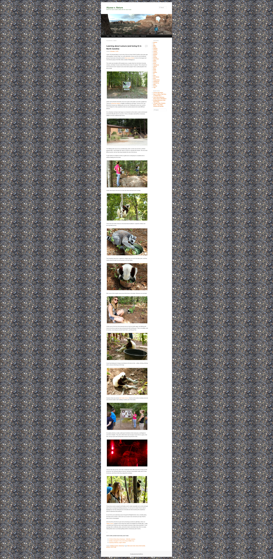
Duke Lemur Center (129, 58)
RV (154, 74)
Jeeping (155, 66)
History (154, 61)
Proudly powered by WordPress (136, 554)
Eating (154, 56)
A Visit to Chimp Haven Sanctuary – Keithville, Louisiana (122, 539)
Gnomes (155, 57)
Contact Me (143, 36)
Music (154, 68)
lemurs (137, 545)
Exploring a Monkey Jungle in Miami (117, 542)
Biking (154, 46)
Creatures (116, 545)
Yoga (154, 87)
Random (155, 72)
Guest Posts (156, 59)
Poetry (154, 71)
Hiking (154, 60)
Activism (155, 42)
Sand (154, 75)
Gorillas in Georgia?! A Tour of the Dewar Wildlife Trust (122, 541)
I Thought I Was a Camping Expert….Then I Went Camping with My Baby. (159, 104)
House (154, 63)
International (156, 65)
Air (154, 44)
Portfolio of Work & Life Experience (131, 36)
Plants (154, 69)
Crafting (155, 51)
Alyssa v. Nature (114, 7)
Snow (154, 78)
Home (108, 36)
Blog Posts (120, 36)
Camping (155, 48)
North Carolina (142, 545)
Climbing (112, 545)
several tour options (115, 103)
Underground (156, 81)
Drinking (155, 54)
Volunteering (121, 545)
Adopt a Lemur (110, 523)
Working (155, 86)
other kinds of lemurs (124, 398)
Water (154, 84)
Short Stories (156, 77)
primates (108, 547)
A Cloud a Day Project (158, 92)
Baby (154, 45)
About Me (113, 36)
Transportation (156, 80)
